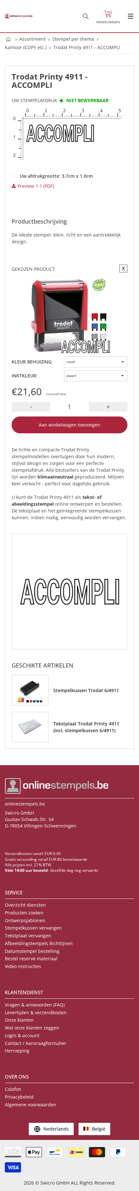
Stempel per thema (73, 39)
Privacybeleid (19, 1097)
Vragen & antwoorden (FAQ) (35, 1005)
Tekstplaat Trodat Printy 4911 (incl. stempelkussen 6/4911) (86, 727)
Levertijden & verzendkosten (36, 1012)
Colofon (13, 1089)
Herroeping (17, 1051)
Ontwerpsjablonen (25, 920)
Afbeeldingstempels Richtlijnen (39, 943)
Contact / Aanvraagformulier (35, 1043)
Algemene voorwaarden (30, 1104)
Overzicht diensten (25, 905)
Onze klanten (19, 1020)
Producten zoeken (24, 913)
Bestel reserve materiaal (31, 958)
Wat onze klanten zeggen (32, 1028)
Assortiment (32, 39)
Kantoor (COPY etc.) (26, 47)
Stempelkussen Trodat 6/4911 (86, 690)
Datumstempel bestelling (32, 951)
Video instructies (23, 966)
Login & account (22, 1035)
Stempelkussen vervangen (33, 928)
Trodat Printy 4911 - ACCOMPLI (86, 47)
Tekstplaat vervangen (28, 936)
